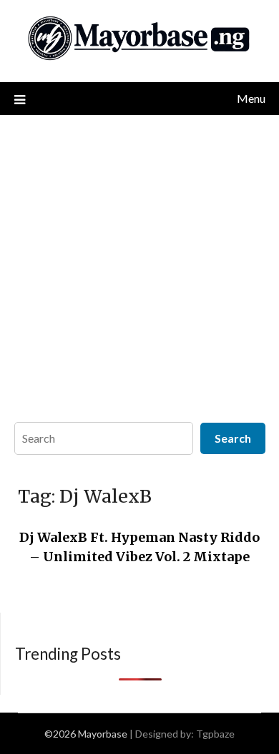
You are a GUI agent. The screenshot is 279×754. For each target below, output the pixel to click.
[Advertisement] (139, 261)
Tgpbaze (215, 734)
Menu (251, 98)
